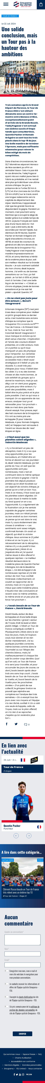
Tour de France (9, 16)
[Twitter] (16, 1074)
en (31, 1074)
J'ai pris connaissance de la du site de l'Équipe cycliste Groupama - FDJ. (25, 1010)
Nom (6, 948)
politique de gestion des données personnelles (24, 1008)
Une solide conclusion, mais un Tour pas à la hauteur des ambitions (19, 41)
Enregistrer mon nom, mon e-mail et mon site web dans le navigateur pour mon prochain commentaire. (24, 974)
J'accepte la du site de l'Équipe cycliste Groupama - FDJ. (24, 998)
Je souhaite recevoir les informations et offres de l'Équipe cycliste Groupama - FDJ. (24, 987)
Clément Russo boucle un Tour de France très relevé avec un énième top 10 (21, 890)
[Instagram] (23, 1074)
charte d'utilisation (26, 997)
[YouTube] (20, 1074)
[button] (16, 835)
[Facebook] (14, 1074)
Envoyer (22, 1033)
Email (7, 959)
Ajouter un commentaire (14, 931)
